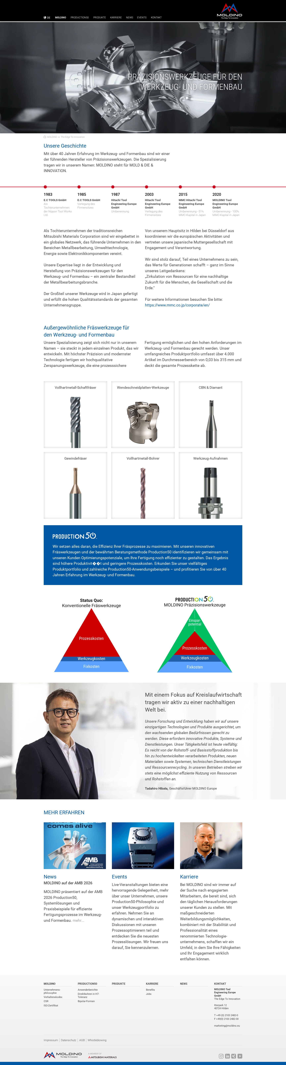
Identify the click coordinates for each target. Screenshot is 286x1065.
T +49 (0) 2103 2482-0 (226, 1015)
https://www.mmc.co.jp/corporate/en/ (177, 305)
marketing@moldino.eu (227, 1025)
